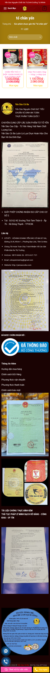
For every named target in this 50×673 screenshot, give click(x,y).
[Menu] (5, 8)
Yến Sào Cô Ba (23, 665)
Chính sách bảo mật (10, 390)
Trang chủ (6, 24)
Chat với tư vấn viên (18, 669)
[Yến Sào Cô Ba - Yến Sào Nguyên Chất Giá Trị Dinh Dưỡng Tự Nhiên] (24, 8)
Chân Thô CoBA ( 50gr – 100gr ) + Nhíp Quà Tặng (37, 74)
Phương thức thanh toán (12, 385)
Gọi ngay (43, 669)
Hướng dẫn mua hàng (11, 369)
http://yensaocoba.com (21, 265)
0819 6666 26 (18, 255)
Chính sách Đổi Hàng (11, 374)
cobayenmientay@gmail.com (21, 260)
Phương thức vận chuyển (13, 379)
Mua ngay (13, 85)
